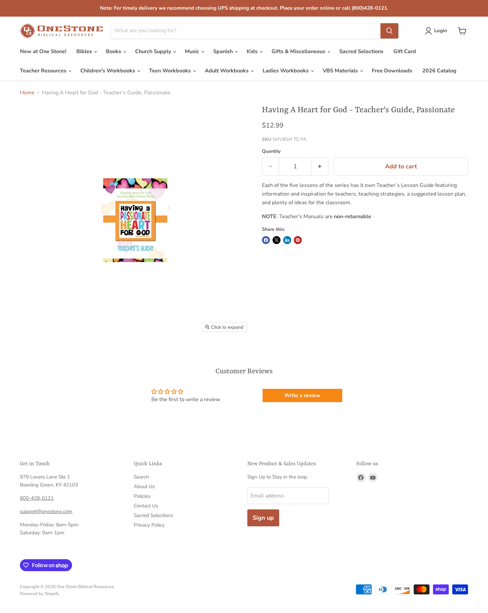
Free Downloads (392, 70)
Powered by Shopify (39, 594)
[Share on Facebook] (266, 240)
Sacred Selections (361, 51)
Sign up (263, 518)
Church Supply (153, 51)
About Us (144, 486)
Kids (253, 51)
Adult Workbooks (227, 70)
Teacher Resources (44, 70)
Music (193, 51)
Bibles (84, 51)
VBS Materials (341, 70)
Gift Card (404, 51)
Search (141, 477)
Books (114, 51)
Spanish (223, 51)
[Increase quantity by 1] (319, 166)
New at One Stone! (43, 51)
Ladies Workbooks (286, 70)
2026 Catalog (439, 70)
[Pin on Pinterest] (298, 240)
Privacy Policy (149, 525)
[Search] (389, 31)
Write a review (302, 395)
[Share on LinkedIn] (287, 240)
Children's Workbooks (108, 70)
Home (27, 93)
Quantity (271, 151)
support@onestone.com (46, 511)
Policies (142, 496)
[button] (437, 31)
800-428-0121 (37, 498)
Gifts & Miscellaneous (299, 51)
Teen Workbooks (170, 70)
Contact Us (146, 505)
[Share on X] (277, 240)
